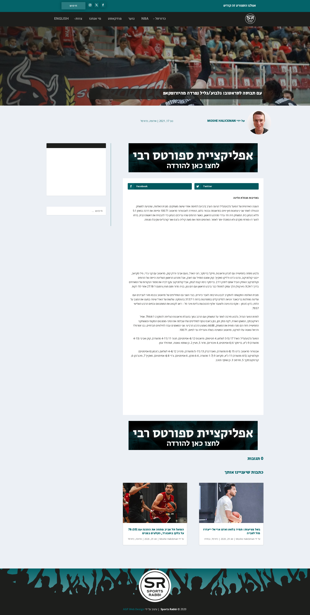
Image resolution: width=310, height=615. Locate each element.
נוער (131, 18)
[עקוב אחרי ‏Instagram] (90, 5)
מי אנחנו (95, 18)
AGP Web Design (133, 609)
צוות (79, 18)
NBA (145, 18)
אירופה (152, 121)
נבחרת (207, 538)
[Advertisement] (82, 171)
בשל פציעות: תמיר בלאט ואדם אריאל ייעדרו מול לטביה (231, 531)
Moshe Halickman (221, 121)
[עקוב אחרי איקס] (96, 5)
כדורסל (160, 18)
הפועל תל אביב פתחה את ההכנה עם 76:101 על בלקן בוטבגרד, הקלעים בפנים (156, 531)
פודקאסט (115, 18)
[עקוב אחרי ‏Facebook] (103, 5)
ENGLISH (61, 18)
